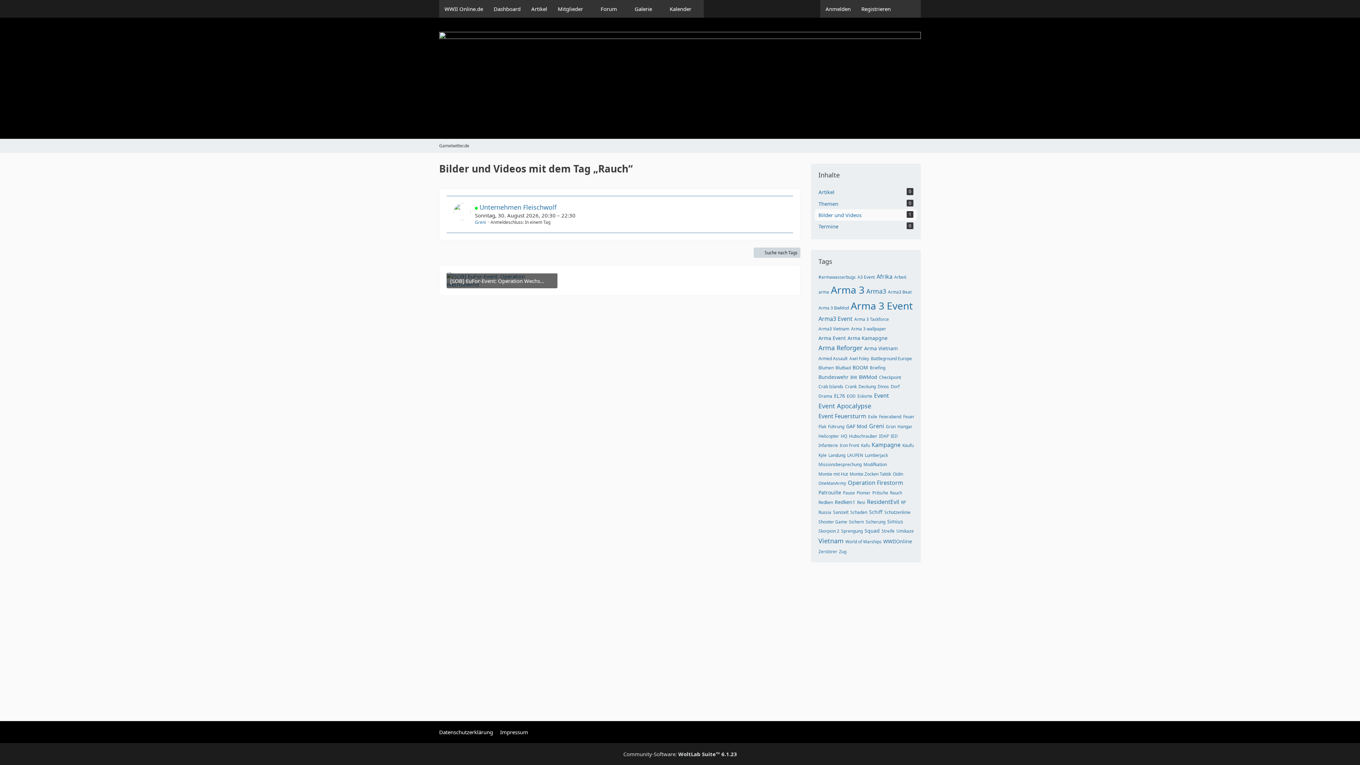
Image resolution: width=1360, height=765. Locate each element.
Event (881, 396)
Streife (888, 531)
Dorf (895, 387)
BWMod (868, 377)
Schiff (876, 512)
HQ (844, 436)
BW (853, 377)
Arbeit (900, 277)
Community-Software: (680, 754)
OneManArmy (832, 483)
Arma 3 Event (882, 305)
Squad (872, 530)
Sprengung (852, 531)
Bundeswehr (833, 377)
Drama (825, 396)
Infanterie (828, 445)
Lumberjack (876, 455)
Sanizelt (841, 512)
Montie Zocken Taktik (870, 474)
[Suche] (908, 9)
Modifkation (875, 464)
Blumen (826, 368)
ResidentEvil (883, 502)
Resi (861, 502)
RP (903, 502)
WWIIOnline (897, 541)
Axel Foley (859, 359)
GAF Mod (856, 426)
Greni (480, 222)
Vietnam (831, 541)
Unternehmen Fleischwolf (518, 207)
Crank (851, 387)
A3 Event (866, 277)
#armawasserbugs (837, 277)
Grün (891, 427)
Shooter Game (832, 522)
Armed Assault (833, 359)
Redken (825, 502)
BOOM (860, 367)
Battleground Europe (891, 359)
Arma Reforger (840, 348)
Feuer (908, 417)
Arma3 (876, 291)
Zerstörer (827, 552)
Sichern (856, 522)
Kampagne (886, 445)
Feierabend (890, 417)
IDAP (884, 436)
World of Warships (863, 542)
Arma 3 (848, 289)
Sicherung (875, 522)
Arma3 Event (835, 319)
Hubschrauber (863, 436)
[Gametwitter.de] (680, 78)
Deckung (867, 387)
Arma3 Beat (900, 292)
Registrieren (876, 8)
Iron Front (849, 445)
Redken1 (845, 502)
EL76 (839, 395)
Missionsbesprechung (840, 464)
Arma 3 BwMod (833, 308)
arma (823, 292)
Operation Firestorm (875, 483)
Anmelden (838, 8)
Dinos (883, 387)
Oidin (898, 474)
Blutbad (843, 368)
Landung (836, 455)
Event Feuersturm (842, 416)
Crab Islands (830, 387)
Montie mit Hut (833, 474)
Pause (849, 493)
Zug (842, 552)
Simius (895, 521)
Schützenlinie (897, 512)
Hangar (904, 427)
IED (894, 436)
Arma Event (832, 338)
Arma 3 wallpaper (868, 329)
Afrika (884, 276)
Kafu (865, 445)
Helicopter (828, 436)
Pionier (864, 493)
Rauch (896, 493)
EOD (851, 396)
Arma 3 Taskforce (871, 319)
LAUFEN (855, 455)
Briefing (877, 368)
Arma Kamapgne (868, 338)
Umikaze (905, 531)
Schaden (858, 512)
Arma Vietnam (881, 348)
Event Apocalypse (844, 406)
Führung (836, 427)
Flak (822, 427)
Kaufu (908, 445)
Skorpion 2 (828, 531)
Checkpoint (890, 377)
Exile (872, 417)
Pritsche (880, 493)
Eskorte (864, 396)
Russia (824, 512)
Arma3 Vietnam (833, 329)
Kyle (822, 455)
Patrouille (829, 492)
